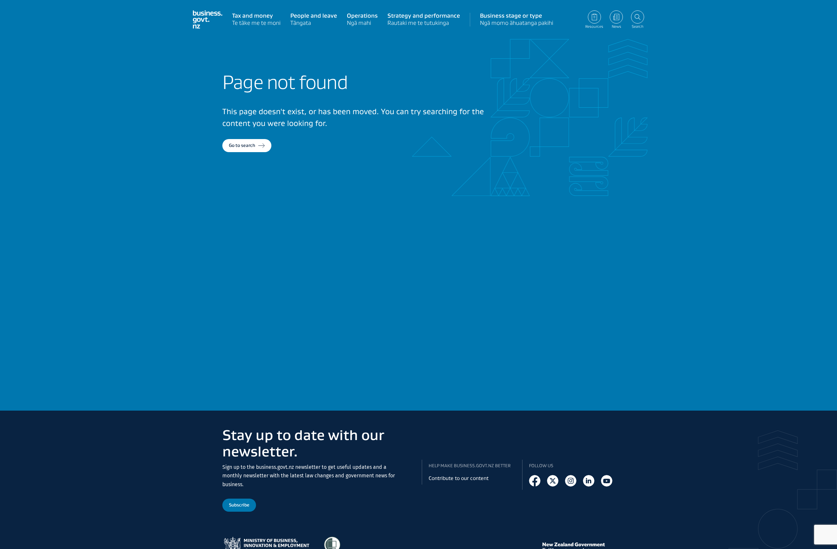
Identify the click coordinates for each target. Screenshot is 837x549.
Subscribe (239, 504)
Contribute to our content (458, 478)
